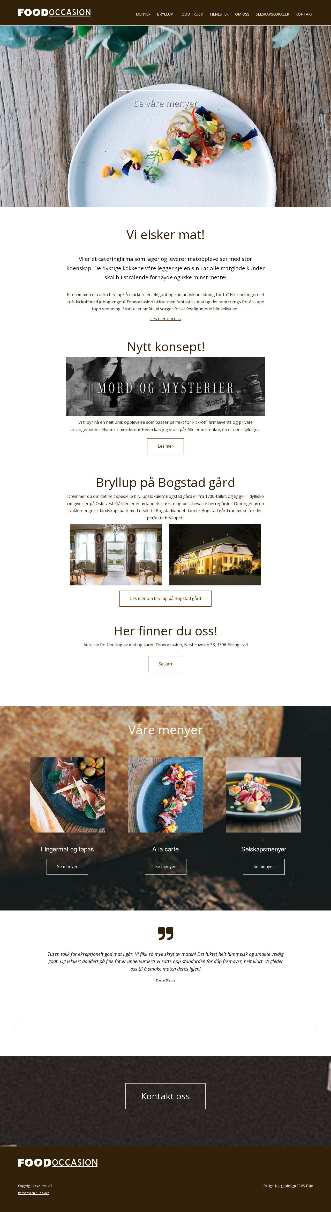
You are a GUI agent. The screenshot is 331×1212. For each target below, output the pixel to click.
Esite (309, 1186)
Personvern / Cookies (33, 1193)
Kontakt (304, 14)
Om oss (242, 14)
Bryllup (165, 14)
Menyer (143, 14)
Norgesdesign (286, 1186)
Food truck (191, 14)
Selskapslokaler (272, 14)
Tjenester (219, 14)
